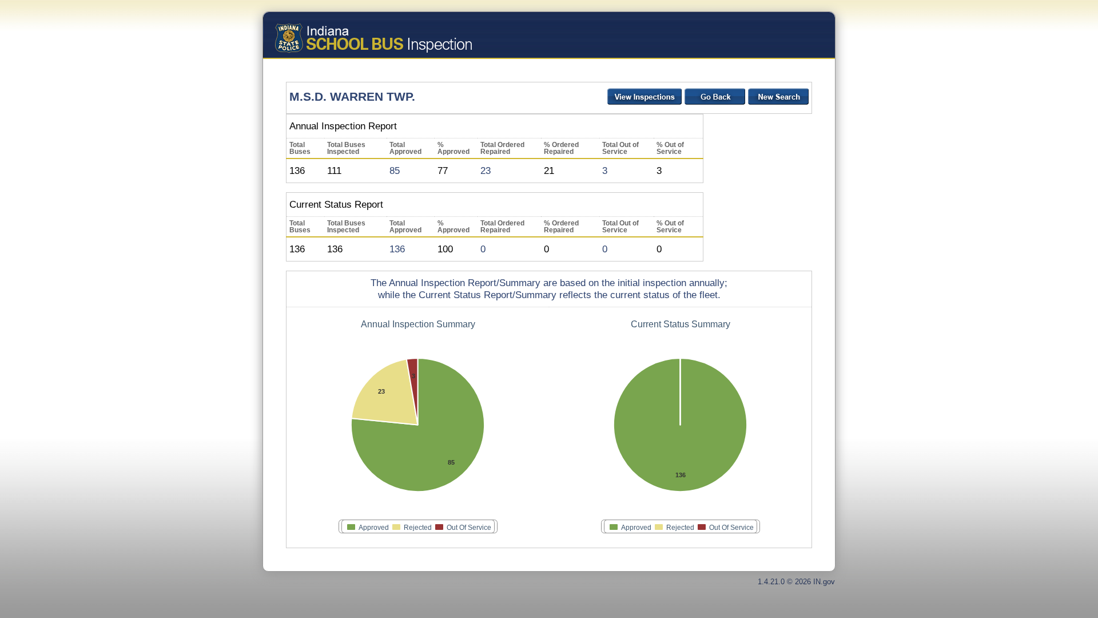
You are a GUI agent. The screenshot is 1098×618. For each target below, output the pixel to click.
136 (397, 249)
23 (485, 170)
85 (394, 170)
